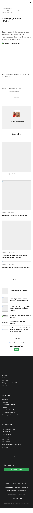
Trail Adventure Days (8, 429)
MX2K (19, 483)
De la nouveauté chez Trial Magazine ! (17, 322)
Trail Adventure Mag (9, 487)
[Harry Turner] (16, 235)
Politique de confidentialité (10, 383)
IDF (8, 11)
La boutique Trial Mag (8, 410)
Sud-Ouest (9, 12)
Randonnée (25, 11)
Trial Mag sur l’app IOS (9, 412)
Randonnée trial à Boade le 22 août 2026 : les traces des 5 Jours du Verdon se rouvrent (20, 329)
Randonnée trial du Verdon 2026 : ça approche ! (16, 267)
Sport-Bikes (17, 487)
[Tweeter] (11, 101)
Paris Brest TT (6, 434)
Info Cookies (6, 380)
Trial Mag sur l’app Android (10, 415)
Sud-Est (4, 12)
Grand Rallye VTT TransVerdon (11, 444)
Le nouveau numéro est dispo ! (11, 177)
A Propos (4, 375)
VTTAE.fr (8, 483)
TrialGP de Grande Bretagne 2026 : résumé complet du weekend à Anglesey (14, 256)
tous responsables (14, 91)
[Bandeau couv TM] (16, 157)
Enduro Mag (24, 483)
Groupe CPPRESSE (24, 503)
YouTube (4, 407)
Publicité (4, 385)
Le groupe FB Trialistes (9, 404)
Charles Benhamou (7, 8)
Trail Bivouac (6, 431)
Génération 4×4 (25, 487)
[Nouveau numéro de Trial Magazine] (5, 322)
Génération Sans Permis (11, 490)
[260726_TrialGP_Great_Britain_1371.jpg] (16, 195)
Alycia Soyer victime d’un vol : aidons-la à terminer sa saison (14, 216)
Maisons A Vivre (21, 494)
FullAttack (14, 483)
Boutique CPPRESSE (22, 490)
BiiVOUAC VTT (6, 447)
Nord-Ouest (18, 11)
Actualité (4, 11)
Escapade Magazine (12, 494)
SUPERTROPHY (7, 442)
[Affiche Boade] (16, 261)
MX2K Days (5, 439)
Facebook (5, 402)
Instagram (5, 399)
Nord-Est (12, 11)
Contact (4, 377)
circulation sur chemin (15, 88)
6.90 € (16, 349)
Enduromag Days (7, 437)
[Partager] (7, 101)
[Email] (21, 101)
